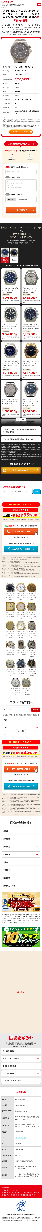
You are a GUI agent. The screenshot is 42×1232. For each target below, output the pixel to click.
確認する (35, 709)
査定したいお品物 (18, 167)
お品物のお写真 (14, 194)
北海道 (5, 831)
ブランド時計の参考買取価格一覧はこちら (18, 439)
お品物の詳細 (13, 177)
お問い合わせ (15, 1192)
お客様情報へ (21, 209)
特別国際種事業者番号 (25, 1195)
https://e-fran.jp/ (20, 1138)
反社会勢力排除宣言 (9, 1195)
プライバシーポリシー (29, 1192)
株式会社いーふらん (9, 1190)
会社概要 (5, 1192)
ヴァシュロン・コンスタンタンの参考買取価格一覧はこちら (19, 430)
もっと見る (21, 419)
